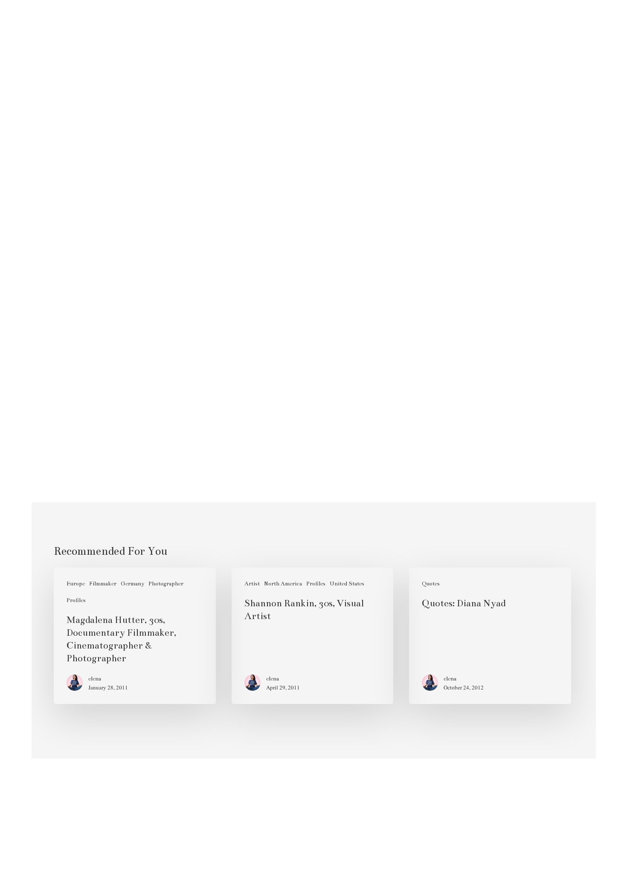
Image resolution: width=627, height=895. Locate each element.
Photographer (165, 583)
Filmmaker (102, 583)
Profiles (76, 600)
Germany (132, 583)
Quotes (431, 583)
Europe (76, 583)
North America (283, 583)
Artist (252, 583)
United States (347, 583)
